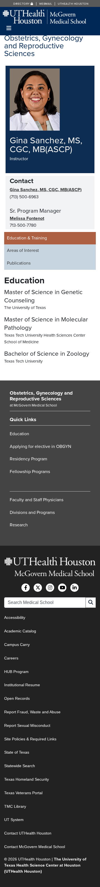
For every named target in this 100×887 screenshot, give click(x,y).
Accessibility (14, 617)
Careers (11, 658)
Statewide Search (19, 766)
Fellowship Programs (30, 471)
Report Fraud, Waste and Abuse (32, 712)
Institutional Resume (22, 685)
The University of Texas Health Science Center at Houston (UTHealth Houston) (45, 865)
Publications (19, 263)
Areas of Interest (23, 250)
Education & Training (27, 238)
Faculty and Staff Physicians (36, 500)
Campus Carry (17, 644)
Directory (22, 4)
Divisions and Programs (32, 512)
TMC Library (15, 806)
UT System (14, 819)
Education (19, 434)
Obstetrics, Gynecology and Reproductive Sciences (41, 396)
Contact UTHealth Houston (27, 833)
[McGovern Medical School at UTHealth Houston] (44, 16)
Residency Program (28, 459)
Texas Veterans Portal (23, 793)
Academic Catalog (20, 631)
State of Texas (16, 752)
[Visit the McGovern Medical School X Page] (38, 588)
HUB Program (16, 671)
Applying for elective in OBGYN (40, 446)
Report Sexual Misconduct (27, 725)
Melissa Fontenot (27, 218)
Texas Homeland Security (26, 779)
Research (19, 525)
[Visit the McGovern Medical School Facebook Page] (25, 588)
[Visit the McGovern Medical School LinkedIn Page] (74, 588)
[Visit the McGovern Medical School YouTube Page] (62, 588)
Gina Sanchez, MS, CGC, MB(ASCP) (46, 189)
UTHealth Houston (73, 4)
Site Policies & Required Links (30, 739)
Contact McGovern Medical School (34, 846)
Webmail (45, 4)
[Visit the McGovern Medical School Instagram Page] (50, 588)
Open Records (17, 698)
